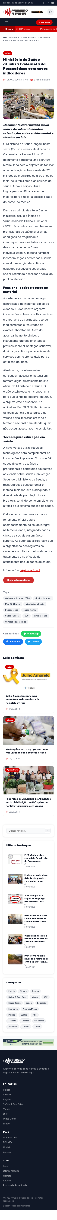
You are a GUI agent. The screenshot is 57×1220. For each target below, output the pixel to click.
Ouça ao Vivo (10, 1137)
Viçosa (35, 997)
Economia (13, 1009)
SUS (26, 616)
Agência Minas (30, 1009)
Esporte (25, 1021)
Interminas (25, 1206)
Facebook (15, 641)
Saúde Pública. (12, 616)
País (35, 1015)
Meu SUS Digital (12, 604)
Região (35, 991)
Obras (37, 1026)
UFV (46, 997)
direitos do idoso (43, 598)
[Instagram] (48, 3)
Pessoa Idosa (11, 610)
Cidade (23, 991)
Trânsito (12, 1021)
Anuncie (7, 1152)
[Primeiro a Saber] (15, 12)
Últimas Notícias (11, 1171)
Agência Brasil (30, 570)
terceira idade (40, 616)
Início (5, 37)
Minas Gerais (14, 1003)
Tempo (25, 1026)
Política (11, 1015)
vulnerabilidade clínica (15, 622)
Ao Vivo (45, 22)
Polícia (11, 991)
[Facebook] (43, 3)
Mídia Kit (7, 1142)
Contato (7, 1147)
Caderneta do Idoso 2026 (17, 598)
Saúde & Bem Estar (17, 997)
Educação (41, 1003)
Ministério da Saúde (34, 604)
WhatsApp (33, 633)
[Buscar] (48, 830)
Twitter (35, 641)
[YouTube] (52, 3)
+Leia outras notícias (18, 580)
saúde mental (29, 610)
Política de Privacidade (15, 1185)
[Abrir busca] (50, 12)
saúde (8, 53)
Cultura (24, 1015)
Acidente (12, 1026)
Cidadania (39, 1021)
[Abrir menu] (6, 22)
